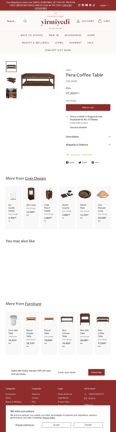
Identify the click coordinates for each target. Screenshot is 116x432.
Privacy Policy (49, 417)
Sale (90, 43)
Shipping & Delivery (77, 144)
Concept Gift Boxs (58, 50)
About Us (36, 394)
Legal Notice (63, 398)
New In (54, 35)
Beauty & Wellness (35, 43)
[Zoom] (37, 79)
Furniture (33, 303)
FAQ (34, 402)
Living (59, 43)
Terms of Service (65, 394)
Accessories (73, 35)
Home (91, 35)
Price (68, 88)
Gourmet (75, 43)
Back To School (32, 35)
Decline (88, 425)
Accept (56, 425)
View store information (78, 127)
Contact (35, 398)
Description (72, 136)
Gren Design (71, 81)
